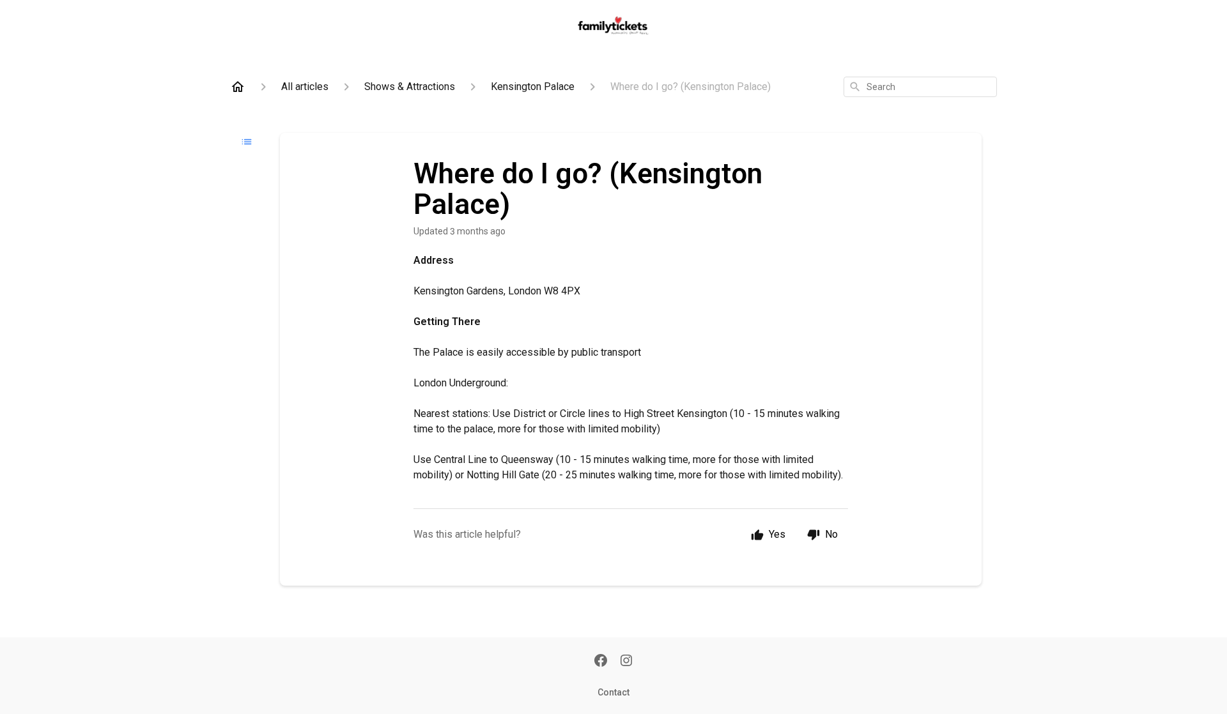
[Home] (237, 87)
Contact (613, 692)
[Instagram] (626, 662)
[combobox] (920, 87)
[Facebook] (600, 662)
